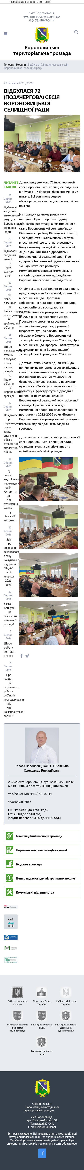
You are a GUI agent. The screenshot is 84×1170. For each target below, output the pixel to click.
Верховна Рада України (41, 1003)
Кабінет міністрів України (66, 1003)
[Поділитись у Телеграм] (26, 657)
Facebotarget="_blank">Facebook (43, 1153)
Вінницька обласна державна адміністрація (17, 1027)
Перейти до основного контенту (30, 1)
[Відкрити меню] (16, 34)
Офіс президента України (17, 1003)
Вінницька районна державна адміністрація (65, 1027)
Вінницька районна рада (41, 1053)
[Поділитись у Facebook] (21, 657)
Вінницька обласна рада (41, 1026)
